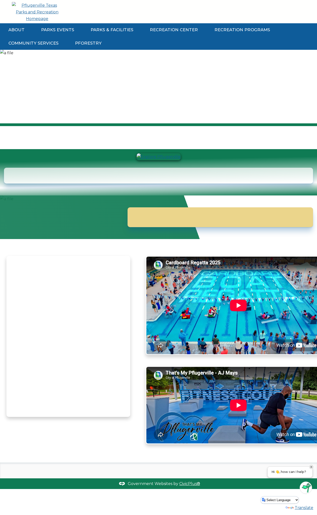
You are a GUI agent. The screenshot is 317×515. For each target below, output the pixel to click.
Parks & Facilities (112, 29)
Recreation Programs (242, 29)
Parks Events (57, 29)
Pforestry (88, 43)
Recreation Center (174, 29)
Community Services (33, 43)
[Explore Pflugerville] (158, 156)
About (16, 29)
